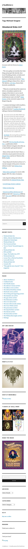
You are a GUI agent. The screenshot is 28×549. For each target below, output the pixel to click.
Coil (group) (17, 207)
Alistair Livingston (19, 206)
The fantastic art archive (11, 295)
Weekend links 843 (9, 242)
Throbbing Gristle (6, 215)
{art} (19, 201)
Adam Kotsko (11, 206)
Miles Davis (4, 212)
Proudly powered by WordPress (16, 546)
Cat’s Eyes (13, 83)
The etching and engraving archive (14, 293)
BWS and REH (7, 252)
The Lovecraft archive (10, 301)
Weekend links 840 (9, 262)
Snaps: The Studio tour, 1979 (12, 254)
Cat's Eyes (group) (10, 207)
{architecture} (14, 201)
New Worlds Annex (9, 283)
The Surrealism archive (10, 313)
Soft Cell (23, 212)
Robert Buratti (11, 212)
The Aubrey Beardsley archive (12, 289)
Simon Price (17, 212)
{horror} (18, 203)
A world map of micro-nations (12, 184)
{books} (22, 201)
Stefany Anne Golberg (7, 213)
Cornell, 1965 (7, 264)
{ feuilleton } (7, 5)
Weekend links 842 (9, 250)
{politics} (15, 204)
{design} (4, 203)
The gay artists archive (10, 297)
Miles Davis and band (9, 172)
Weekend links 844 (9, 236)
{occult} (4, 204)
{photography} (9, 204)
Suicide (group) (16, 213)
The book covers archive (11, 291)
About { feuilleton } (9, 279)
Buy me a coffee (6, 516)
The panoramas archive (10, 307)
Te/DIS (8, 158)
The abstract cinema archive (12, 285)
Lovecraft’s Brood (9, 260)
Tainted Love (16, 194)
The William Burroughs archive (13, 315)
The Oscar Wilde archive (11, 305)
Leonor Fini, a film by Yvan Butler (13, 258)
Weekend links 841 (9, 256)
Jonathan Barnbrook (19, 109)
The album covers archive (11, 287)
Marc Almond (13, 210)
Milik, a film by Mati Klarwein (12, 238)
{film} (14, 203)
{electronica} (9, 203)
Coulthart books (8, 281)
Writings (6, 317)
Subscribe (14, 480)
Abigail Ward (6, 156)
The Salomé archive (9, 311)
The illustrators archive (11, 299)
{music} (21, 203)
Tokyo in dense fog (8, 188)
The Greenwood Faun (10, 244)
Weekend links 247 (12, 27)
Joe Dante (6, 135)
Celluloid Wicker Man (17, 180)
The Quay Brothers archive (11, 309)
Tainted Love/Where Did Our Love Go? (13, 192)
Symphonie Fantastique (10, 240)
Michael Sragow (20, 210)
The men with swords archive (12, 303)
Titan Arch (8, 196)
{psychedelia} (21, 204)
